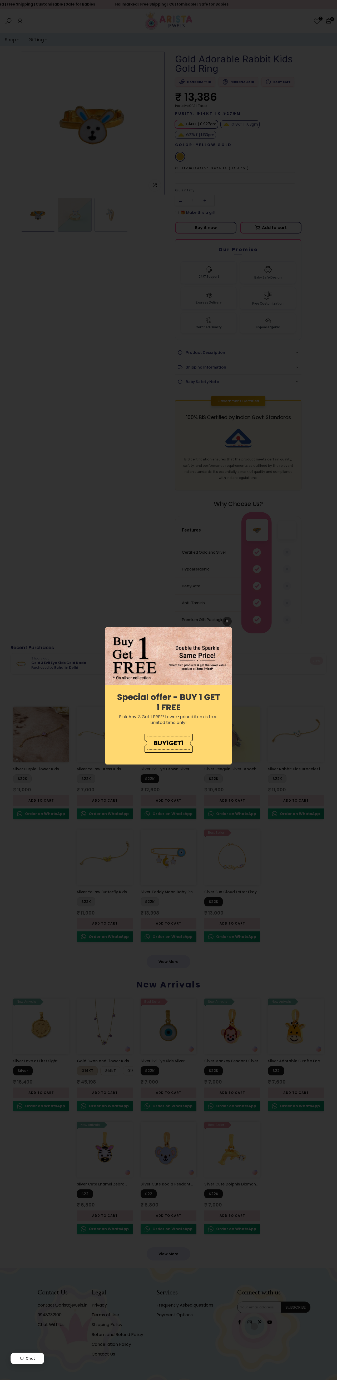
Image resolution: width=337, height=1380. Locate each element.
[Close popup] (227, 621)
